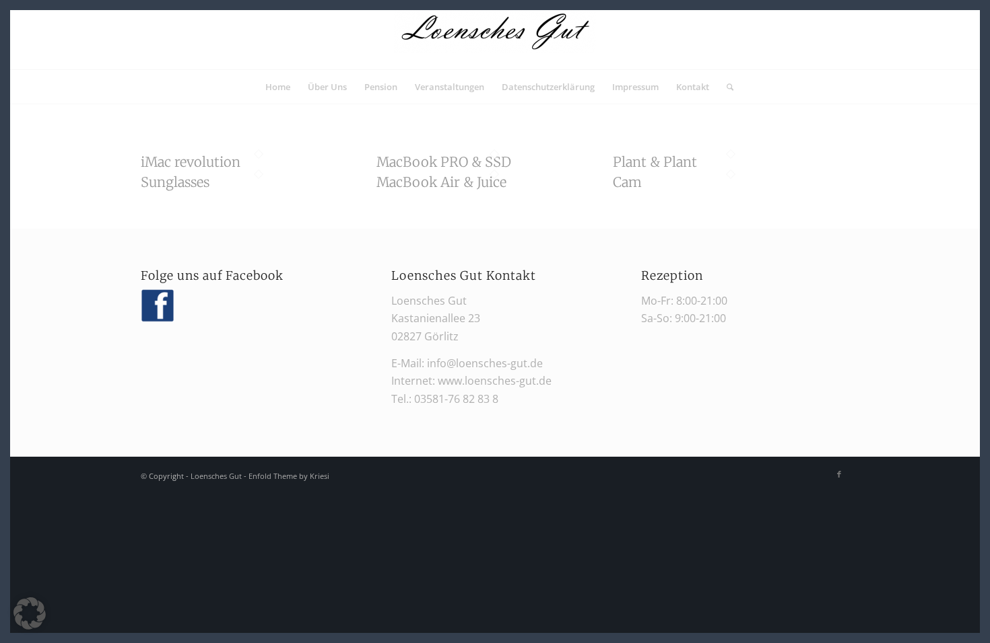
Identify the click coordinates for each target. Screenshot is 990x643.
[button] (29, 613)
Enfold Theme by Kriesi (289, 476)
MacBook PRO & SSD (443, 161)
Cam (627, 182)
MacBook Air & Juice (441, 182)
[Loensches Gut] (495, 39)
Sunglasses (175, 182)
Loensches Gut (216, 476)
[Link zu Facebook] (839, 474)
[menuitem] (278, 87)
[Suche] (725, 87)
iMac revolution (190, 161)
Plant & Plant (655, 161)
